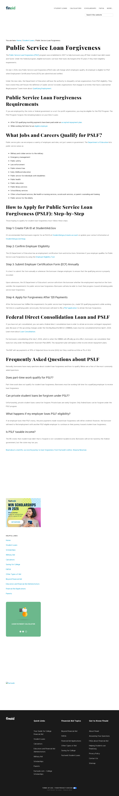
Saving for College (13, 564)
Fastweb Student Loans (70, 755)
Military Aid (10, 554)
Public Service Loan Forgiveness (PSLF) (24, 55)
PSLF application (70, 308)
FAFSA (8, 569)
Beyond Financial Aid (14, 579)
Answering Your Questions (99, 736)
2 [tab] (23, 631)
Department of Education (98, 142)
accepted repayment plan (71, 122)
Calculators (10, 559)
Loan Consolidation (27, 331)
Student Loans (11, 545)
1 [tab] (20, 631)
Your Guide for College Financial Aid (42, 733)
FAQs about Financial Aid (98, 741)
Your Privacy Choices (64, 788)
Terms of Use (47, 788)
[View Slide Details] (23, 619)
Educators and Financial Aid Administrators (23, 584)
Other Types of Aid (13, 574)
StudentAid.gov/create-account (65, 235)
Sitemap (92, 763)
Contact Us (93, 758)
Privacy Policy (94, 753)
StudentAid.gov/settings (15, 238)
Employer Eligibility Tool (45, 257)
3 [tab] (26, 631)
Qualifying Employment (42, 88)
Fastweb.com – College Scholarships (43, 773)
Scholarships (11, 550)
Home (8, 540)
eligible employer (41, 126)
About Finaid (94, 731)
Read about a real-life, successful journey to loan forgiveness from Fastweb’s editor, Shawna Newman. (46, 450)
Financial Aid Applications (16, 588)
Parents (9, 593)
